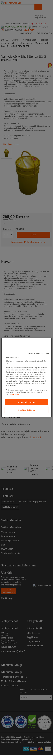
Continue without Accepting (37, 353)
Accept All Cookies (26, 402)
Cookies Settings (26, 410)
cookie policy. (14, 394)
